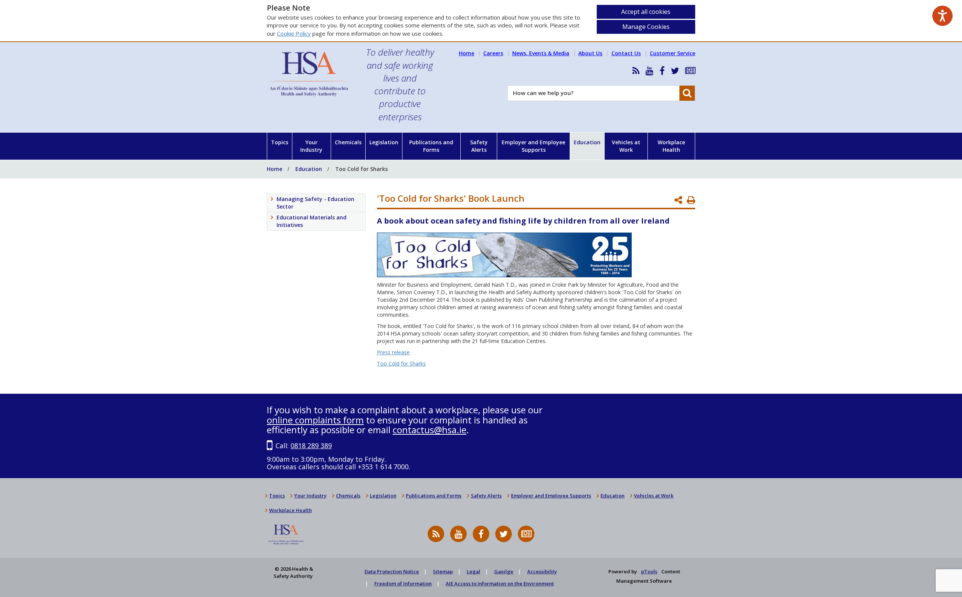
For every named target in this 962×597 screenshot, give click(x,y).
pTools (649, 571)
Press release (393, 352)
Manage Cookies (646, 27)
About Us (590, 53)
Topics (279, 142)
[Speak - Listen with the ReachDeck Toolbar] (942, 16)
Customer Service (672, 53)
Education (587, 142)
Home (466, 53)
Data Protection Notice (392, 571)
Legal (473, 571)
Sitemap (443, 571)
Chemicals (348, 142)
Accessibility (542, 571)
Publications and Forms (431, 146)
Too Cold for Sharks (401, 363)
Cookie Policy (294, 33)
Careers (493, 53)
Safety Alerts (479, 146)
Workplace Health (671, 146)
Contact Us (626, 53)
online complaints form (315, 420)
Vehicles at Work (626, 146)
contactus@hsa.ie (429, 429)
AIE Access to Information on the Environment (500, 583)
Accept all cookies (645, 12)
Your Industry (311, 146)
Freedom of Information (403, 583)
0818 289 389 (311, 445)
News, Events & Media (540, 53)
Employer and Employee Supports (533, 146)
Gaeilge (503, 571)
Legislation (383, 142)
